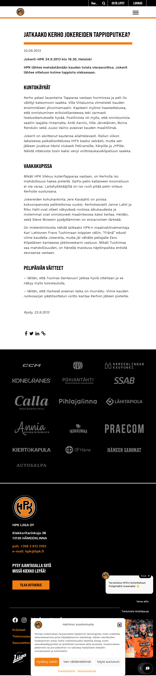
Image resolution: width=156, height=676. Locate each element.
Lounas (137, 3)
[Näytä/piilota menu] (136, 12)
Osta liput (118, 3)
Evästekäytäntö (66, 671)
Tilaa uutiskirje (31, 585)
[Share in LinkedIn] (37, 334)
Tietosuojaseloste (86, 671)
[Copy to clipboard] (43, 334)
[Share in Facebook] (26, 334)
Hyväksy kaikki (47, 662)
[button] (120, 625)
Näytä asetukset (108, 662)
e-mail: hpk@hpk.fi (28, 551)
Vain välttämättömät (77, 662)
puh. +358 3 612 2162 (29, 546)
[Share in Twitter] (31, 334)
